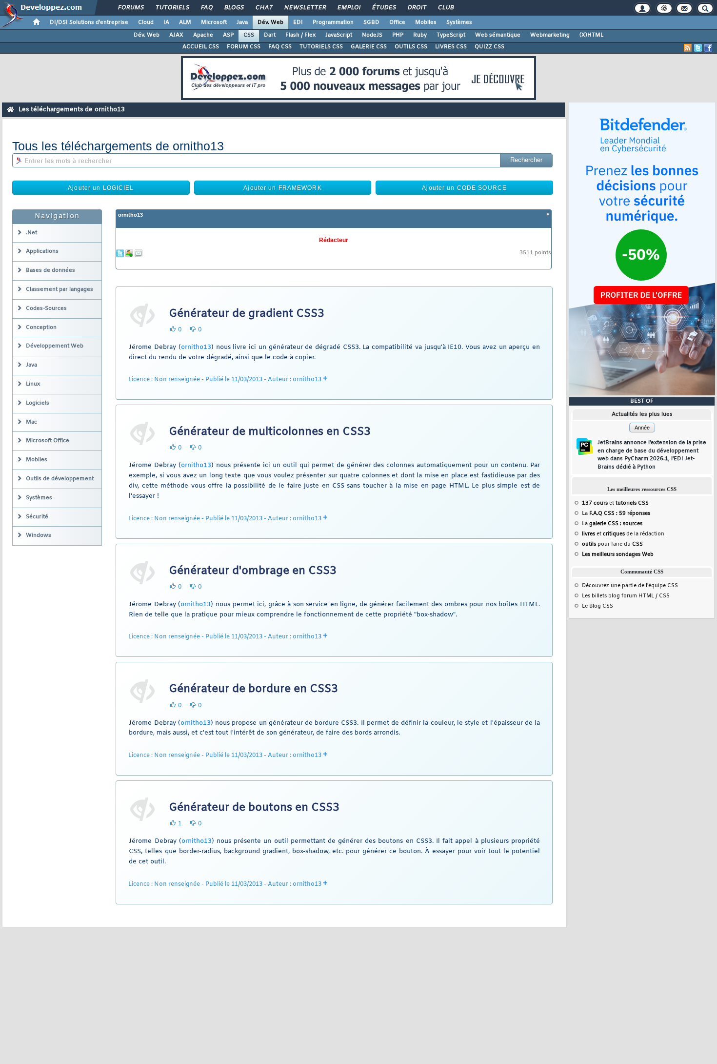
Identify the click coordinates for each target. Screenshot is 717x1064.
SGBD (371, 22)
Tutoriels (172, 8)
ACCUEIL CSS (200, 46)
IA (166, 22)
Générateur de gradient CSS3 (246, 314)
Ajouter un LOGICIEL (101, 187)
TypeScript (451, 35)
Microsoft (214, 22)
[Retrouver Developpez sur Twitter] (698, 48)
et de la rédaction (623, 534)
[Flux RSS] (688, 48)
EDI (298, 22)
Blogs (233, 8)
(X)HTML (591, 35)
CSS (248, 35)
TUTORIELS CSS (321, 46)
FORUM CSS (243, 46)
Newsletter (304, 8)
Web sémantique (497, 35)
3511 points (535, 253)
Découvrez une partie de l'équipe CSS (630, 585)
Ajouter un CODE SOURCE (464, 187)
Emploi (348, 8)
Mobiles (426, 22)
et (615, 503)
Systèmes (459, 22)
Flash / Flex (300, 35)
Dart (270, 35)
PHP (397, 35)
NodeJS (372, 35)
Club (445, 8)
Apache (203, 35)
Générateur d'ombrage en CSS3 (253, 571)
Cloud (146, 22)
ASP (228, 35)
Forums (130, 8)
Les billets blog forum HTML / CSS (626, 596)
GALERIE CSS (369, 46)
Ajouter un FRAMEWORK (282, 187)
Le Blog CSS (597, 606)
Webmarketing (550, 35)
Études (384, 8)
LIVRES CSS (451, 46)
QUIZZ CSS (489, 46)
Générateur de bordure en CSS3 (253, 689)
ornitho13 (130, 215)
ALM (185, 22)
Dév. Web (270, 22)
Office (397, 22)
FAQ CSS (280, 46)
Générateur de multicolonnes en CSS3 (270, 432)
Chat (263, 8)
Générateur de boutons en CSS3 (254, 807)
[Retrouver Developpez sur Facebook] (708, 48)
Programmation (333, 22)
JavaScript (338, 35)
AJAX (176, 35)
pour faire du (612, 544)
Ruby (420, 35)
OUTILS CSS (411, 46)
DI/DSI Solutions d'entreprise (89, 22)
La (616, 513)
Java (242, 22)
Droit (416, 8)
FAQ (206, 8)
